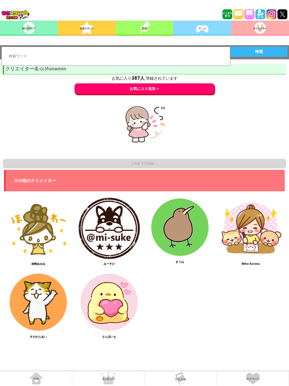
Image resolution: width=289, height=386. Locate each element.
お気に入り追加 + (144, 88)
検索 (259, 51)
